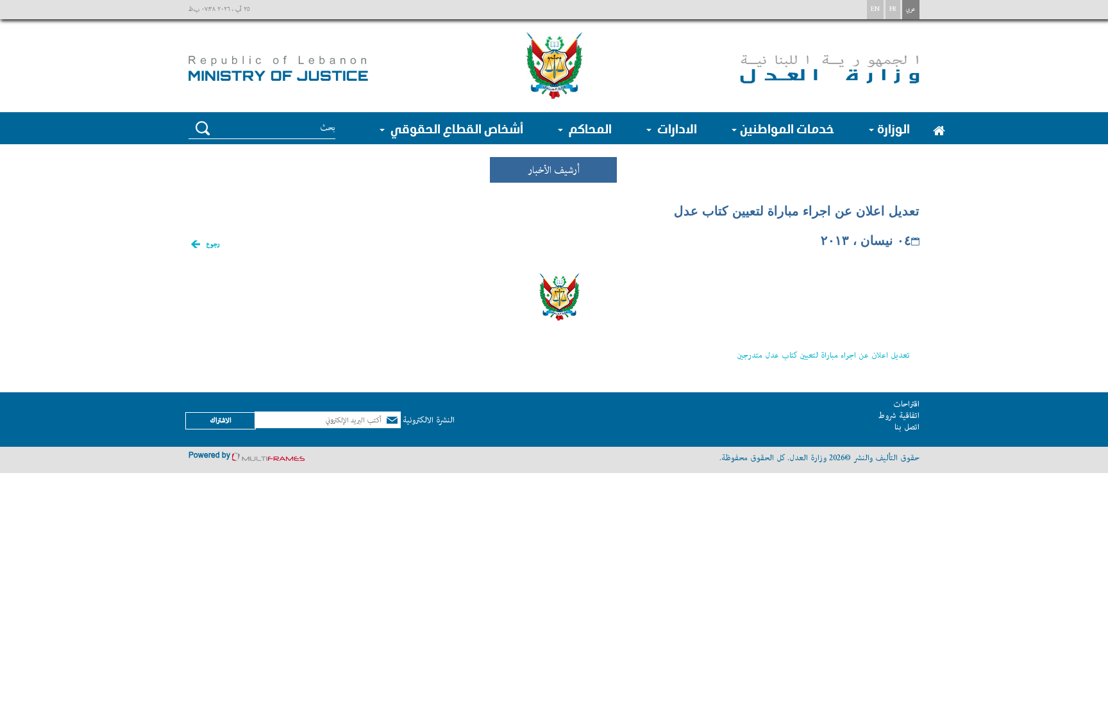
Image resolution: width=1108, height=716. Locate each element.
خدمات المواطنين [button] (787, 128)
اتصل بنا (906, 427)
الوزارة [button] (893, 128)
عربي (911, 9)
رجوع (212, 244)
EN (875, 9)
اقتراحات (906, 404)
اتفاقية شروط (898, 416)
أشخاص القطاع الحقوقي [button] (455, 128)
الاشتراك (220, 420)
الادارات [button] (676, 128)
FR (892, 9)
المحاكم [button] (589, 128)
